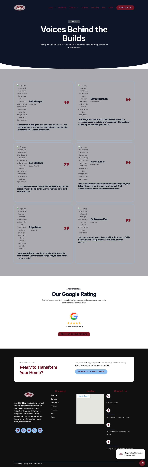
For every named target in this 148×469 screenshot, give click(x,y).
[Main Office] (108, 410)
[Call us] (108, 396)
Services (73, 8)
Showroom (62, 8)
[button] (54, 8)
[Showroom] (108, 425)
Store (111, 8)
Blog (103, 8)
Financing (95, 8)
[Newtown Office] (108, 442)
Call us (108, 400)
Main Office (110, 415)
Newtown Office (112, 446)
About (51, 8)
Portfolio (85, 8)
